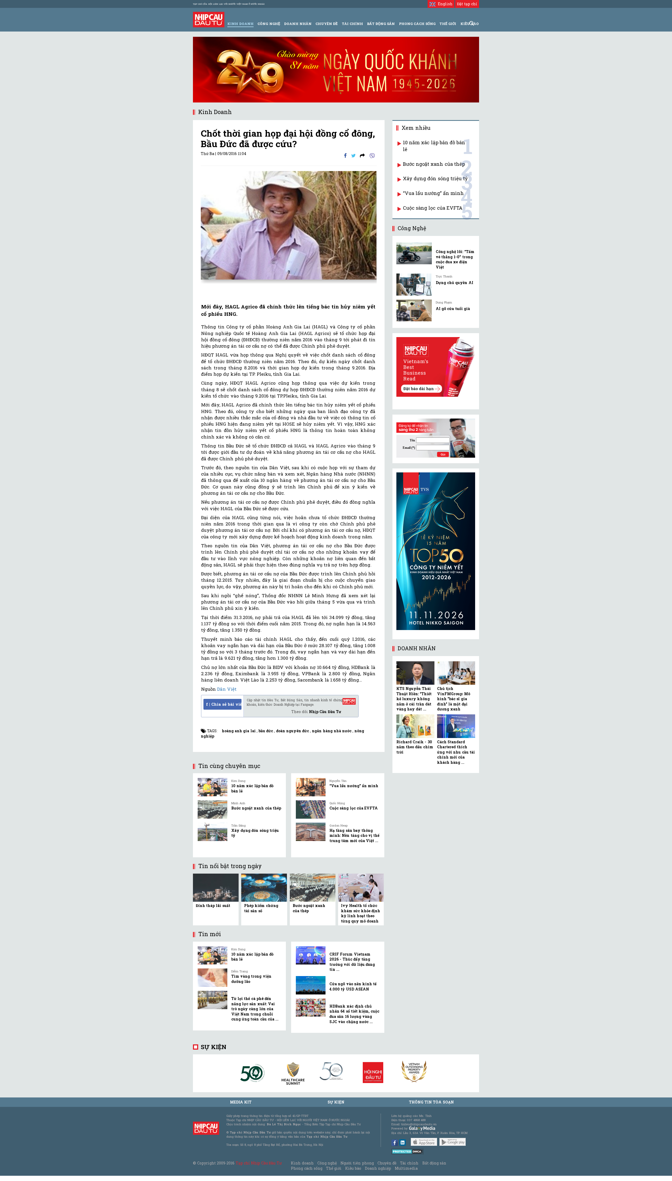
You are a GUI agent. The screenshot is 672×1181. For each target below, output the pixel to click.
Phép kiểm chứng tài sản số (261, 908)
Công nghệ (327, 1163)
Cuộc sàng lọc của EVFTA (353, 808)
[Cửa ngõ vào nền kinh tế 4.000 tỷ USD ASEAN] (311, 985)
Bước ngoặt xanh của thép (256, 808)
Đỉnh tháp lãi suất (213, 905)
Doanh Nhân (298, 23)
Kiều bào (353, 1168)
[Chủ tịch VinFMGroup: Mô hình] (456, 673)
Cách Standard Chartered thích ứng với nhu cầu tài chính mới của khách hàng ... (456, 752)
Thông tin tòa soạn (431, 1102)
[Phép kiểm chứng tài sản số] (264, 887)
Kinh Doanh (240, 23)
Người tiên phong (357, 1163)
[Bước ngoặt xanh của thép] (212, 809)
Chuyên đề (327, 23)
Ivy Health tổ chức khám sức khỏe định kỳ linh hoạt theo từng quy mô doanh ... (360, 916)
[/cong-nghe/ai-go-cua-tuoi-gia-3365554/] (414, 310)
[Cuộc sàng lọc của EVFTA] (311, 809)
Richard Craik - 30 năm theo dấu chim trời (414, 747)
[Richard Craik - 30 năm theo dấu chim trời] (415, 726)
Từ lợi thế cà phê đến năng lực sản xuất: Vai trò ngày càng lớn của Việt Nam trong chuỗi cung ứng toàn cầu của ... (255, 1009)
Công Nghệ (269, 23)
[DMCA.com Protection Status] (407, 1151)
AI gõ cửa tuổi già (453, 308)
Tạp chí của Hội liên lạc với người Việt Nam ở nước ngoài (229, 4)
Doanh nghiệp (378, 1168)
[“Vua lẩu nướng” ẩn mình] (311, 787)
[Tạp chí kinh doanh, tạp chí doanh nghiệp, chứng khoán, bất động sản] (208, 19)
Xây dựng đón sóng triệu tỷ (435, 178)
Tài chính (409, 1163)
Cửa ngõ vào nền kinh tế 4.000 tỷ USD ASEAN (352, 986)
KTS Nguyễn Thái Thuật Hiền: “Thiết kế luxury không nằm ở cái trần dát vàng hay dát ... (414, 698)
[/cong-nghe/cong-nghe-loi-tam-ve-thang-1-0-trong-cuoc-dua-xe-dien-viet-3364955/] (414, 253)
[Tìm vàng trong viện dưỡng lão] (212, 977)
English (443, 3)
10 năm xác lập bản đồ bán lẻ (434, 145)
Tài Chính (352, 23)
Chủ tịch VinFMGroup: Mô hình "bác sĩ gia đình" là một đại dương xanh (453, 698)
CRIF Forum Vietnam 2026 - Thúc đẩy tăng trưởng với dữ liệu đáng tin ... (352, 962)
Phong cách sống (306, 1168)
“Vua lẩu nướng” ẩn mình (353, 785)
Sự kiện (213, 1047)
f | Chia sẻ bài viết (224, 704)
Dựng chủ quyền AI (454, 282)
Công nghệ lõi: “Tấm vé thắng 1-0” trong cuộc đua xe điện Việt (455, 259)
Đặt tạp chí (467, 3)
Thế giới (447, 23)
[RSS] (362, 155)
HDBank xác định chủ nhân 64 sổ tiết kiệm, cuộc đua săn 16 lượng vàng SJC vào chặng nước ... (354, 1014)
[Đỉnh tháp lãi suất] (216, 887)
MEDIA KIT (240, 1102)
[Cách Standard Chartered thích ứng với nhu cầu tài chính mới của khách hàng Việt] (456, 726)
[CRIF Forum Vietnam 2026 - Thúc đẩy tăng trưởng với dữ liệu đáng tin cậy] (311, 955)
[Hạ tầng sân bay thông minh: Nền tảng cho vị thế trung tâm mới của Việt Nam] (311, 832)
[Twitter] (353, 155)
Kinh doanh (302, 1163)
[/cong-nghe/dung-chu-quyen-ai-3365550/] (414, 284)
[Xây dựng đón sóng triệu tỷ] (212, 832)
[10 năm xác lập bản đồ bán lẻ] (212, 787)
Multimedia (406, 1168)
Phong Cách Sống (417, 23)
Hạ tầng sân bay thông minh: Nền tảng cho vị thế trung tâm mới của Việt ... (354, 835)
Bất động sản (381, 23)
